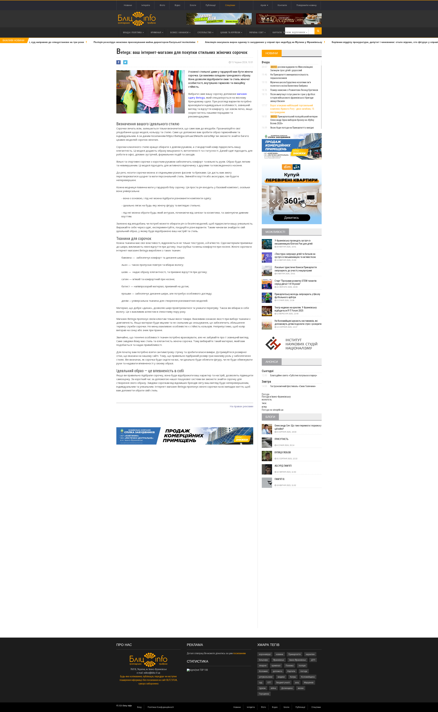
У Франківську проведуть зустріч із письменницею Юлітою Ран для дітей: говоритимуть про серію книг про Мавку (295, 242)
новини (279, 654)
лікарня (262, 665)
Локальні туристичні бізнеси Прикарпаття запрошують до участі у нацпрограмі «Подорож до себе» (296, 269)
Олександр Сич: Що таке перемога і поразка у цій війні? (298, 427)
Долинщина (287, 688)
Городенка (264, 693)
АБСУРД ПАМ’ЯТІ (283, 465)
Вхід (139, 707)
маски (301, 688)
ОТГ (269, 682)
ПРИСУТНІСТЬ (281, 439)
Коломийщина (308, 677)
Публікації (211, 5)
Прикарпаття (294, 654)
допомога (277, 671)
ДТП (313, 660)
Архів (264, 5)
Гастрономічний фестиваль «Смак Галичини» (293, 386)
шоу (297, 682)
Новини (128, 5)
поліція (302, 665)
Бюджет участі (283, 682)
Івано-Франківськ (297, 660)
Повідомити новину (307, 5)
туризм (262, 688)
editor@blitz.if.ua (152, 672)
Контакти (282, 5)
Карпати (291, 671)
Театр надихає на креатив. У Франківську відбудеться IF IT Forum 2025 (296, 309)
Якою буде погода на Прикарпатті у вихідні (292, 127)
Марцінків (308, 682)
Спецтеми (230, 5)
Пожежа (289, 665)
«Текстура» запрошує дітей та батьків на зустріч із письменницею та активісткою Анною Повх (295, 256)
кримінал (276, 665)
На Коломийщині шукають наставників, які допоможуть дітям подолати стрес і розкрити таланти (298, 322)
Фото (162, 5)
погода (303, 671)
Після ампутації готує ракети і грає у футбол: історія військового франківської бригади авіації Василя (292, 97)
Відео (177, 5)
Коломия (263, 671)
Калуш (293, 677)
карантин (310, 654)
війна (273, 688)
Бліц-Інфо (263, 660)
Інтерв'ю (145, 5)
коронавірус (265, 654)
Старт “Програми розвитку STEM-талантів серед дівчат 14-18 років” (296, 282)
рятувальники (265, 677)
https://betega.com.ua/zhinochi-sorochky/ (190, 136)
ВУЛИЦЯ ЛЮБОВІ (283, 452)
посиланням (239, 653)
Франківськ (278, 660)
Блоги (193, 5)
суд (260, 682)
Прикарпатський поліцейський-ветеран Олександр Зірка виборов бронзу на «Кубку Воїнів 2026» (294, 120)
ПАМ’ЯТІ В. (280, 479)
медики (281, 677)
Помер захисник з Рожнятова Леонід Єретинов (294, 90)
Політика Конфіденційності (161, 707)
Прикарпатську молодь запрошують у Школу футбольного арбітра (297, 296)
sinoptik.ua (278, 409)
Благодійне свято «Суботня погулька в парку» (293, 375)
